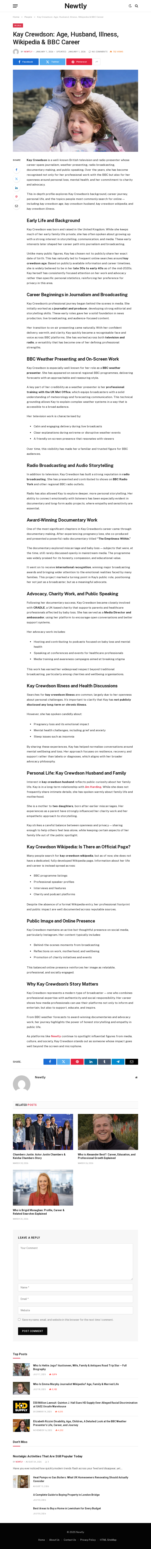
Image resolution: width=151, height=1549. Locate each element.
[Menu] (15, 6)
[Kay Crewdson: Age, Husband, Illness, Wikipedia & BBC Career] (75, 111)
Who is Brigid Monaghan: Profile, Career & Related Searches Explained (38, 1212)
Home (41, 1539)
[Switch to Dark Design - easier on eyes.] (130, 6)
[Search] (136, 6)
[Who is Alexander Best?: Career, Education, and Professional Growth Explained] (108, 1132)
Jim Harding (93, 787)
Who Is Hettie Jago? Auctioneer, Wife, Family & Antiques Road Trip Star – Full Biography (80, 1367)
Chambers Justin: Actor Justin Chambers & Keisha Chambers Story (39, 1156)
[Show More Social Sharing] (96, 61)
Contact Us (70, 1539)
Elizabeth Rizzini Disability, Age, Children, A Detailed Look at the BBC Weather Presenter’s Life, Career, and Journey (80, 1423)
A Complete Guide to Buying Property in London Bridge (66, 1494)
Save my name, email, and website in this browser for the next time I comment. (67, 1319)
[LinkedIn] (16, 187)
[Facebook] (16, 169)
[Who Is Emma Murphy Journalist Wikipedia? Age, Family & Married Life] (21, 1388)
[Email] (16, 205)
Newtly (28, 52)
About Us (54, 1539)
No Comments (100, 52)
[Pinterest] (16, 196)
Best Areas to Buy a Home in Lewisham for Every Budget (67, 1508)
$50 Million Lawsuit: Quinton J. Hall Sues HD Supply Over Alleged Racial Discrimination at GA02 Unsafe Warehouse (85, 1404)
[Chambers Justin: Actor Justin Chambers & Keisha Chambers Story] (43, 1132)
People (18, 25)
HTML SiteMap (108, 1539)
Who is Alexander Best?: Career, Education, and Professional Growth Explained (107, 1156)
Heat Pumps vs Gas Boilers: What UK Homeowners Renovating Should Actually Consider (80, 1479)
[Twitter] (16, 178)
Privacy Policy (88, 1539)
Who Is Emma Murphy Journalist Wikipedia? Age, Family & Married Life (76, 1384)
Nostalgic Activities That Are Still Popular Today (47, 1456)
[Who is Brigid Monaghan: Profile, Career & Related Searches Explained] (43, 1188)
